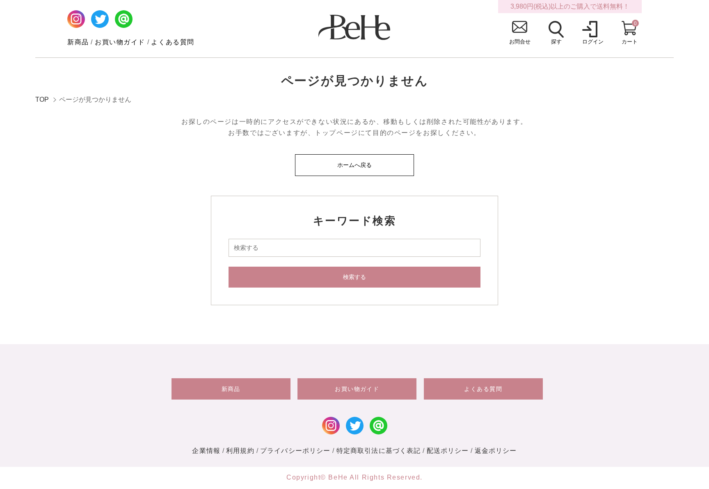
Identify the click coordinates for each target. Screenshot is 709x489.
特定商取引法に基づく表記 (378, 450)
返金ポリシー (496, 450)
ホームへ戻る (354, 165)
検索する (354, 277)
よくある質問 (172, 42)
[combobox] (354, 248)
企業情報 (206, 450)
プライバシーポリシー (295, 450)
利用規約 (240, 450)
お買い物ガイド (120, 42)
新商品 (78, 42)
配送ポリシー (448, 450)
